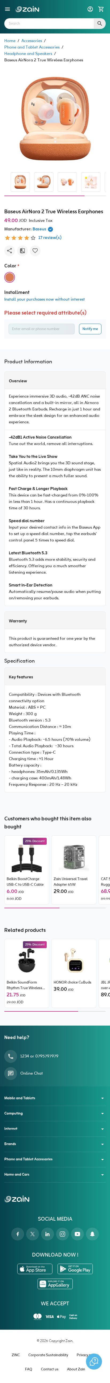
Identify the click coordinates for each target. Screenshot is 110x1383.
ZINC (16, 1355)
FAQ (28, 1369)
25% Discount (35, 841)
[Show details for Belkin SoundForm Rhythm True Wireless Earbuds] (27, 960)
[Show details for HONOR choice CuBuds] (74, 960)
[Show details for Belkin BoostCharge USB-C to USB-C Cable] (27, 857)
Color (10, 266)
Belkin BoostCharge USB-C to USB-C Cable (25, 882)
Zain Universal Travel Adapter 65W (71, 882)
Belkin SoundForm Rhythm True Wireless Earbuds (24, 985)
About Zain (76, 1369)
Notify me (90, 329)
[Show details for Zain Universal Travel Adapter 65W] (74, 857)
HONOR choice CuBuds (72, 982)
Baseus (39, 229)
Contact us (49, 1369)
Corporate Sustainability (48, 1355)
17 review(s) (50, 238)
